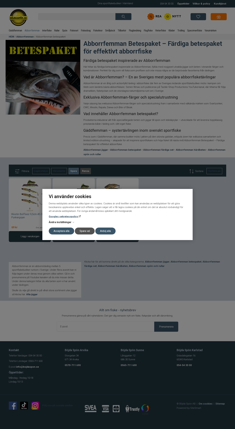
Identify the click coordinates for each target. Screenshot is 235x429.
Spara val (85, 231)
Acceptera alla (61, 231)
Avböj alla (105, 231)
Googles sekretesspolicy (64, 216)
